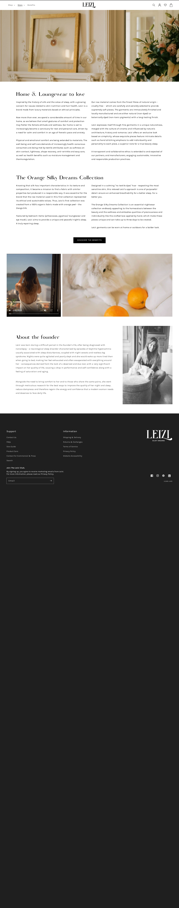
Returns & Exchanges (72, 442)
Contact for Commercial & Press (21, 456)
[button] (154, 5)
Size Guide (11, 446)
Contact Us (11, 437)
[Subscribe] (51, 481)
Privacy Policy (69, 451)
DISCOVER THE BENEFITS (89, 240)
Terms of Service (70, 446)
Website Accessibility (72, 456)
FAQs (9, 442)
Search (10, 460)
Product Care (12, 451)
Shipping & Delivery (72, 437)
